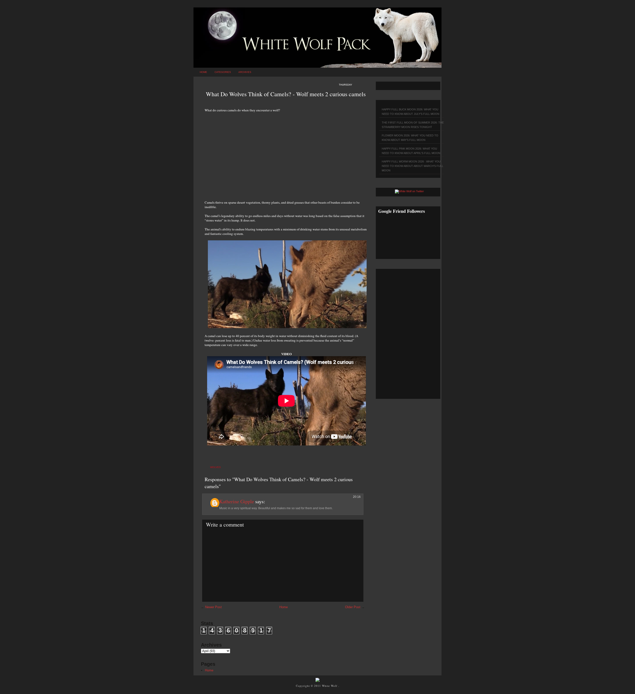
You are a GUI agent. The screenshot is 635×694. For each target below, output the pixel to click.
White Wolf (330, 686)
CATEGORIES (223, 72)
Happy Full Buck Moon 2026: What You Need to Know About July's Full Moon (410, 111)
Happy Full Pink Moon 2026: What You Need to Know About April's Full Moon (411, 151)
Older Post (352, 607)
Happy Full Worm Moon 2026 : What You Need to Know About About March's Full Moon (412, 166)
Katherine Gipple (236, 501)
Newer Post (213, 607)
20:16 (357, 497)
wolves (215, 467)
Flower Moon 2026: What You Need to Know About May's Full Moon (410, 137)
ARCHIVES (244, 72)
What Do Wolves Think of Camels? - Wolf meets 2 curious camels (286, 94)
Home (203, 72)
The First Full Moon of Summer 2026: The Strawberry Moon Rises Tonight (413, 124)
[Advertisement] (286, 153)
